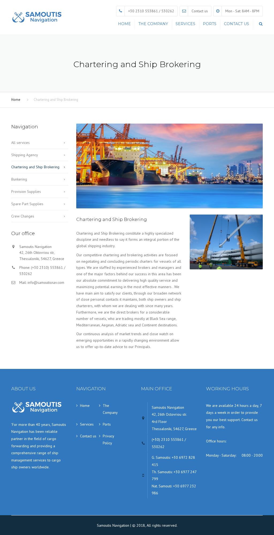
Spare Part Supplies (27, 203)
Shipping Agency (24, 154)
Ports (209, 23)
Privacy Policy (108, 440)
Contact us (200, 11)
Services (185, 23)
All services (20, 142)
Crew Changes (22, 216)
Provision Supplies (26, 191)
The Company (153, 23)
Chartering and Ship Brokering (35, 167)
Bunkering (19, 179)
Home (124, 23)
